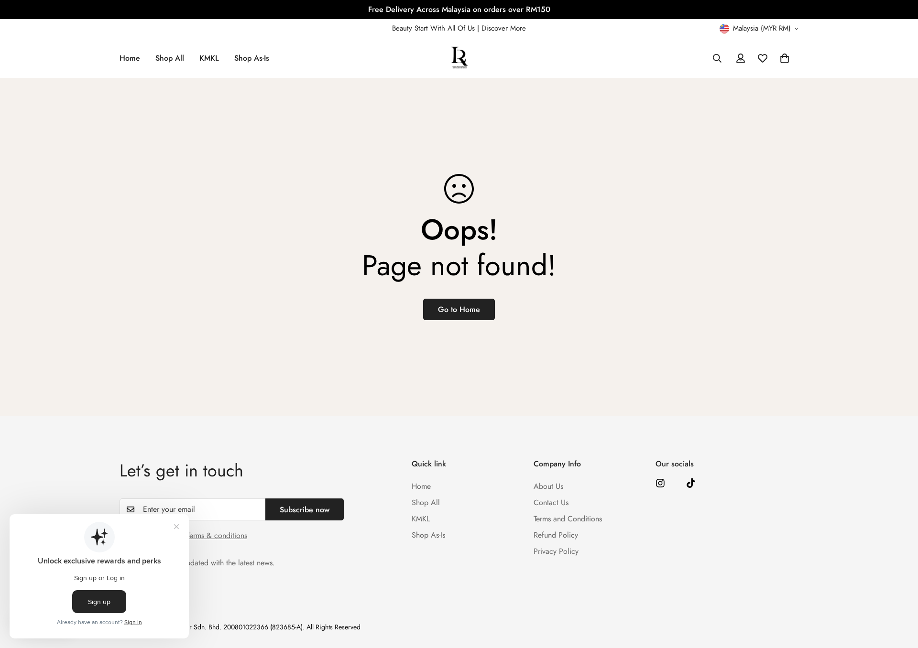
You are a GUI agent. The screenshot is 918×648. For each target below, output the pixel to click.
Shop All (169, 58)
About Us (548, 486)
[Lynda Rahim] (459, 58)
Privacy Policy (556, 551)
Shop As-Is (251, 58)
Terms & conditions (217, 535)
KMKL (209, 58)
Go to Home (459, 309)
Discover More (503, 28)
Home (130, 58)
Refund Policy (556, 534)
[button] (785, 58)
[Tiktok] (691, 483)
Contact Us (551, 502)
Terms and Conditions (568, 518)
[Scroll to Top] (899, 596)
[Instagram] (660, 483)
